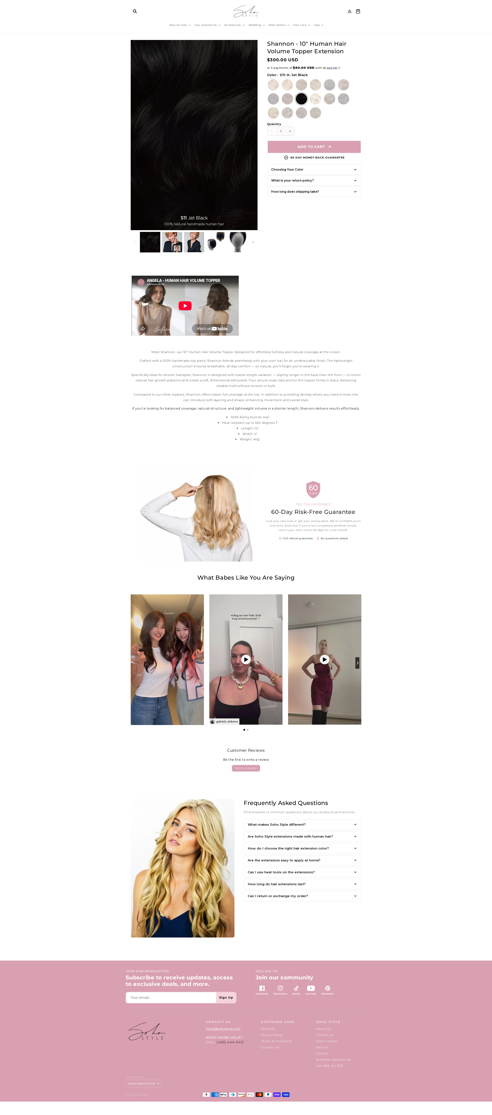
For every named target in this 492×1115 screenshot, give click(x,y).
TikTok (296, 994)
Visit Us (322, 1047)
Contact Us (325, 1035)
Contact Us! (270, 1047)
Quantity (274, 124)
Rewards (268, 1029)
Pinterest (327, 994)
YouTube (311, 994)
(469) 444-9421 (230, 1042)
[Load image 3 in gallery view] (194, 242)
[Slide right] (254, 135)
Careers (322, 1053)
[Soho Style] (147, 1031)
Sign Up (226, 997)
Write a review (246, 768)
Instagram (280, 994)
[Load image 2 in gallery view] (172, 242)
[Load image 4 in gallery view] (216, 242)
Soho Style (328, 1022)
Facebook (262, 994)
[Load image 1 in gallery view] (150, 242)
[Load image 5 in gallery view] (238, 242)
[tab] (244, 730)
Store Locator (326, 1041)
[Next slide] (357, 663)
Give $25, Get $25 (329, 1066)
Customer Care (278, 1022)
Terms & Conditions (276, 1041)
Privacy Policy (272, 1035)
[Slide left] (135, 242)
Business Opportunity (333, 1059)
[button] (135, 11)
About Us (323, 1029)
